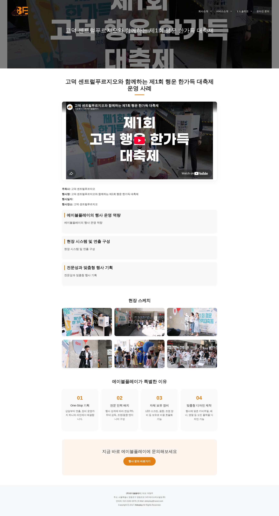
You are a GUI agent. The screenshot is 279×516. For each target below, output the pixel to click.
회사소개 (203, 11)
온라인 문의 (263, 11)
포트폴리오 (242, 11)
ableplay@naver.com (154, 501)
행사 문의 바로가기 (139, 461)
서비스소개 (222, 11)
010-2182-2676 (129, 501)
